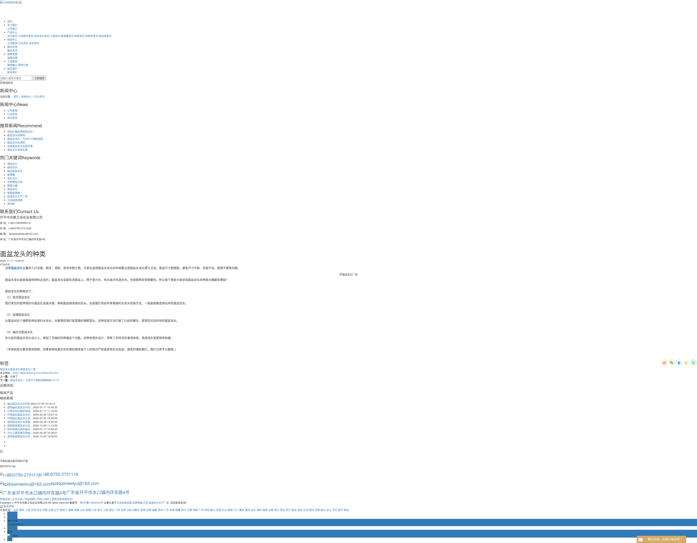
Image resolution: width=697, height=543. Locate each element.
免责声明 (9, 506)
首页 (9, 21)
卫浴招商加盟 (15, 200)
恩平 (340, 510)
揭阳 (265, 510)
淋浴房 (11, 203)
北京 (16, 510)
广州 (201, 510)
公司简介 (12, 28)
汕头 (253, 510)
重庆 (21, 510)
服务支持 (12, 46)
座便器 (11, 174)
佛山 (212, 510)
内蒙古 (136, 510)
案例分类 (23, 65)
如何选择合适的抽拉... (19, 429)
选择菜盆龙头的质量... (19, 422)
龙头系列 (12, 36)
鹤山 (323, 510)
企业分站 (17, 499)
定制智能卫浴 (15, 182)
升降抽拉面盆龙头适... (19, 418)
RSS (39, 499)
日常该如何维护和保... (19, 411)
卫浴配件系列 (25, 36)
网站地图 (30, 499)
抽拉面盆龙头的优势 (18, 403)
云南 (50, 510)
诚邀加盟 (12, 54)
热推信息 (5, 499)
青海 (172, 510)
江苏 (94, 510)
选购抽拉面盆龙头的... (19, 407)
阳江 (288, 510)
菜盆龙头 (12, 189)
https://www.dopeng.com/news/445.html (35, 373)
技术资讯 (34, 43)
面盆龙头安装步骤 (17, 149)
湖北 (111, 510)
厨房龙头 (12, 167)
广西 (117, 510)
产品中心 (12, 32)
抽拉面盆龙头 (15, 171)
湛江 (276, 510)
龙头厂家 (30, 369)
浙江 (99, 510)
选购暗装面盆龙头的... (19, 425)
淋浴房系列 (105, 36)
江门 (236, 510)
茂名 (282, 510)
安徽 (76, 510)
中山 (224, 510)
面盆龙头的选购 (16, 142)
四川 (183, 510)
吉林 (148, 510)
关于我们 (12, 25)
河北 (39, 510)
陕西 (143, 510)
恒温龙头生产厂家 (17, 196)
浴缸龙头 (12, 178)
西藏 (177, 510)
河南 (45, 510)
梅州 (311, 510)
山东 (82, 510)
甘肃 (123, 510)
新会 (346, 510)
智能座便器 (13, 192)
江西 (105, 510)
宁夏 (189, 510)
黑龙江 (64, 510)
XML (47, 499)
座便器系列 (67, 36)
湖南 (70, 510)
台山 (328, 510)
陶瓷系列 (79, 36)
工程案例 (12, 61)
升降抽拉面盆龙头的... (19, 414)
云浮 (305, 510)
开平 (334, 510)
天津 (33, 510)
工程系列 (55, 36)
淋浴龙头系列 (41, 36)
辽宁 (56, 510)
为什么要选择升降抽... (19, 432)
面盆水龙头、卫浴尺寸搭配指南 (25, 139)
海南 (195, 510)
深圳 (206, 510)
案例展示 (12, 65)
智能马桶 (12, 185)
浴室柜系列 (91, 36)
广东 (166, 510)
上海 (27, 510)
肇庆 (241, 510)
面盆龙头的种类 (16, 135)
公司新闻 (12, 43)
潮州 (259, 510)
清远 (299, 510)
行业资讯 (23, 43)
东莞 (218, 510)
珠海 (230, 510)
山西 (128, 510)
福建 (154, 510)
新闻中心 (12, 39)
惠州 (247, 510)
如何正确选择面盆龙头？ (21, 131)
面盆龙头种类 (17, 369)
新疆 (88, 510)
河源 (317, 510)
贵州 (160, 510)
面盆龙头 (12, 163)
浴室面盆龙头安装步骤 (20, 146)
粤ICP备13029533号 (91, 502)
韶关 (294, 510)
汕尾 (270, 510)
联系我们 (12, 68)
